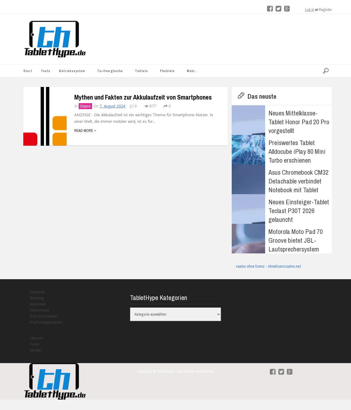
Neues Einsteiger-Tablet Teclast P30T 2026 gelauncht (298, 210)
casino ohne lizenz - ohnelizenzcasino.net (268, 266)
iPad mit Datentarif (44, 316)
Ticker (34, 344)
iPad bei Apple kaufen (46, 322)
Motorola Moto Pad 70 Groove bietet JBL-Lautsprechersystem (295, 240)
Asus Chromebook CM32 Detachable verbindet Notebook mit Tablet (298, 181)
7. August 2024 (112, 106)
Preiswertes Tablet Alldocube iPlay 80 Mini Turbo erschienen (296, 151)
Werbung (37, 298)
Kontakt (35, 350)
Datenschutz (39, 310)
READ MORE (84, 130)
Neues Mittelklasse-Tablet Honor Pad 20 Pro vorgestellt (298, 122)
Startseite (37, 292)
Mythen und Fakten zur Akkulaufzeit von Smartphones (143, 97)
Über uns (36, 338)
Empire (85, 106)
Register (325, 9)
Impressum (38, 304)
